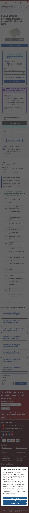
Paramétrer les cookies (15, 501)
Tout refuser (15, 503)
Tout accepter (14, 498)
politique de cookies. (11, 493)
